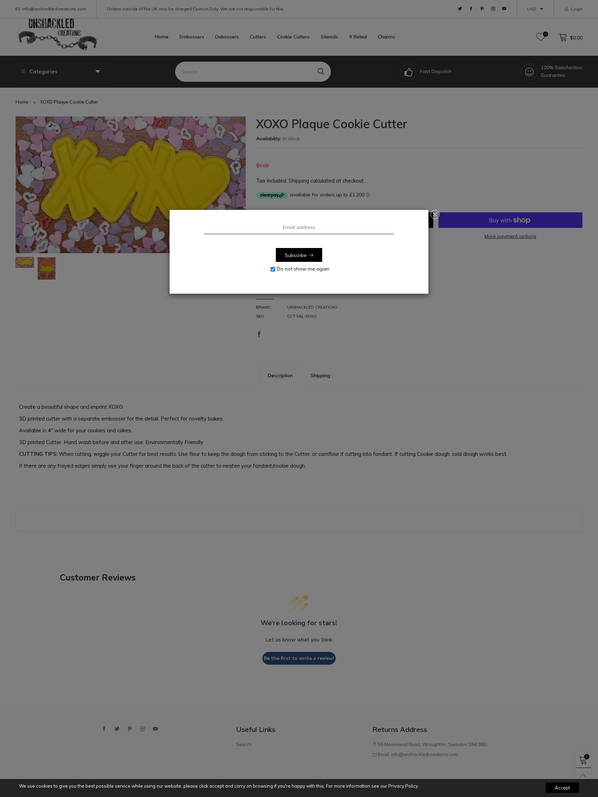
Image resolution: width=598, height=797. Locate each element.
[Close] (435, 214)
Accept (562, 787)
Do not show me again (303, 269)
